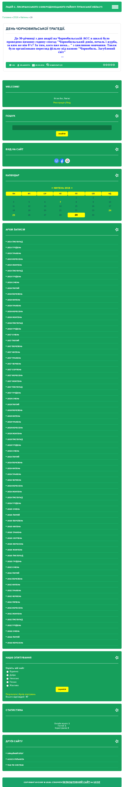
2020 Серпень (14, 538)
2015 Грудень (14, 276)
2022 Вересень (15, 643)
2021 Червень (14, 596)
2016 (15, 17)
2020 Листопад (15, 555)
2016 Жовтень (14, 317)
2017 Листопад (15, 387)
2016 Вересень (15, 311)
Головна (6, 17)
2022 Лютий (13, 637)
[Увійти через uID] (56, 160)
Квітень (24, 17)
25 (13, 215)
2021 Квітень (13, 585)
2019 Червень (14, 480)
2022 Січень (13, 631)
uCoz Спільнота (15, 759)
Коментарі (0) (56, 65)
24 (110, 210)
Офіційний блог (15, 753)
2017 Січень (13, 335)
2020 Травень (14, 532)
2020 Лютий (13, 515)
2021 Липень (13, 602)
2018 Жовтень (14, 433)
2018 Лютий (13, 404)
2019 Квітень (13, 468)
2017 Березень (14, 346)
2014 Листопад (15, 242)
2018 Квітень (13, 416)
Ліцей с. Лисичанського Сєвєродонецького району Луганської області (54, 7)
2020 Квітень (14, 526)
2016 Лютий (13, 288)
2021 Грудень (14, 625)
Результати (11, 694)
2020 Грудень (14, 561)
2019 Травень (14, 474)
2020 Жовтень (14, 550)
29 (76, 215)
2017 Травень (14, 358)
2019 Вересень (15, 486)
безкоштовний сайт (76, 782)
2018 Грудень (14, 445)
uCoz (96, 782)
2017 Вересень (15, 375)
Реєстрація (59, 102)
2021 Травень (14, 590)
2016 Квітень (13, 300)
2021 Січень (13, 567)
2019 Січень (13, 451)
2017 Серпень (14, 369)
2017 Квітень (13, 352)
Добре (13, 675)
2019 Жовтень (14, 492)
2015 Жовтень (14, 265)
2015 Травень (14, 253)
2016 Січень (13, 282)
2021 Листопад (15, 619)
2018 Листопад (15, 439)
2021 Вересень (15, 608)
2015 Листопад (15, 271)
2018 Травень (14, 422)
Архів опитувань (27, 694)
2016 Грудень (14, 329)
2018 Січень (13, 399)
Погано (13, 682)
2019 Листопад (15, 497)
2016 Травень (14, 306)
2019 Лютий (13, 457)
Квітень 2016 (62, 188)
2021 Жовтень (14, 614)
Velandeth (25, 65)
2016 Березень (14, 294)
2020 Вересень (15, 544)
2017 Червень (14, 364)
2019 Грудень (14, 503)
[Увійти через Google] (67, 160)
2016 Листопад (15, 323)
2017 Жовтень (14, 381)
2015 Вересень (15, 259)
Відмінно (14, 671)
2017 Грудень (14, 393)
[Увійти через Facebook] (62, 160)
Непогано (14, 678)
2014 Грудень (14, 247)
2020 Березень (15, 521)
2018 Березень (14, 410)
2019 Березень (14, 462)
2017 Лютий (13, 340)
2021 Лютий (13, 573)
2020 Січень (13, 509)
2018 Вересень (15, 428)
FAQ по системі (15, 765)
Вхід (68, 102)
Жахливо (14, 685)
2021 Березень (14, 579)
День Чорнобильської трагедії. (35, 29)
